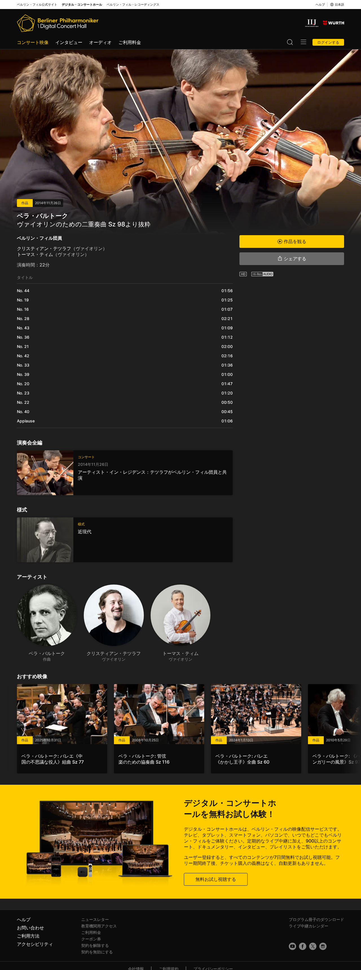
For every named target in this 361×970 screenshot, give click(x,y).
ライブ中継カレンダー (308, 925)
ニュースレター (95, 919)
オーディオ (100, 42)
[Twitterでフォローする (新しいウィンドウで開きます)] (312, 946)
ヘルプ (320, 4)
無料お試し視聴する (215, 879)
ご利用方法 (28, 936)
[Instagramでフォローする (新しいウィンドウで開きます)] (323, 946)
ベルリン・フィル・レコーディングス (133, 4)
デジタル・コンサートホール (82, 4)
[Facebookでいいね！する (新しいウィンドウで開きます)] (302, 946)
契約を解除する (95, 945)
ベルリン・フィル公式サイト (37, 4)
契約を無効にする (97, 951)
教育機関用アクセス (99, 925)
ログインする (328, 42)
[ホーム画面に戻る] (57, 23)
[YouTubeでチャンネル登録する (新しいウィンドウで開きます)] (292, 946)
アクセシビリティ (35, 944)
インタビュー (68, 42)
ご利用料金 (129, 42)
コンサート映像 (33, 42)
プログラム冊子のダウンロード (316, 919)
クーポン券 (91, 938)
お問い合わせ (30, 928)
